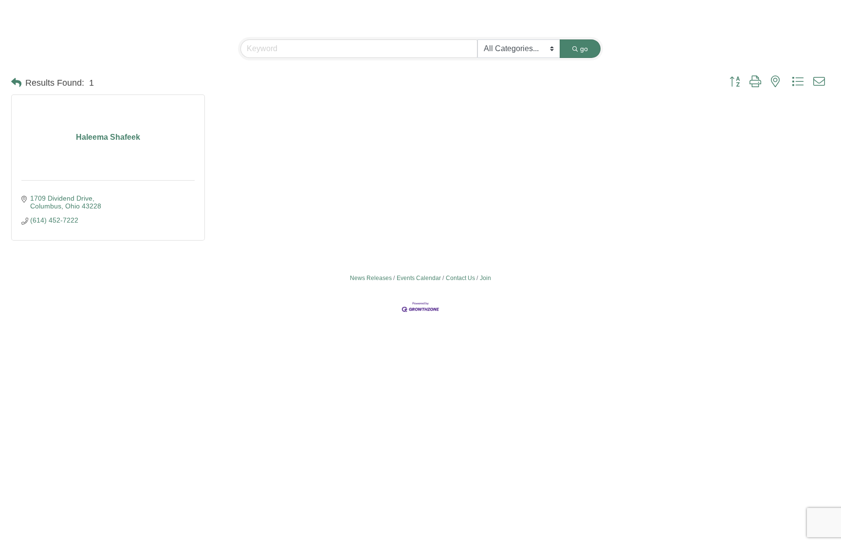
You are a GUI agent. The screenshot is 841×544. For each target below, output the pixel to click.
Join (485, 278)
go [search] (584, 49)
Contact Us (460, 278)
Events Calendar (419, 278)
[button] (16, 83)
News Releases (371, 278)
